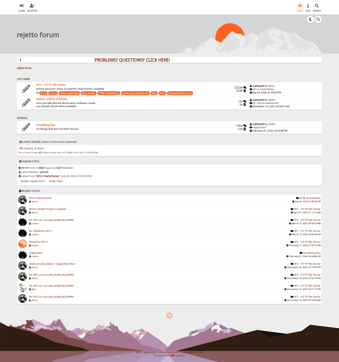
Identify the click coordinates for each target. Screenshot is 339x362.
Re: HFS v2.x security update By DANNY (51, 220)
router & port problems (135, 93)
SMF (138, 352)
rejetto (271, 99)
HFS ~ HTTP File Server (51, 85)
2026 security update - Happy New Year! (52, 263)
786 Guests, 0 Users (31, 148)
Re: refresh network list (265, 103)
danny (271, 86)
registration (259, 127)
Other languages (69, 93)
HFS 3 (43, 93)
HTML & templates (108, 93)
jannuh (44, 172)
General (22, 118)
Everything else (45, 125)
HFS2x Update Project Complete (47, 209)
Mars (33, 289)
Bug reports (88, 93)
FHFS (162, 93)
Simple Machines (168, 352)
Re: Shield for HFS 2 (40, 231)
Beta (154, 93)
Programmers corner (180, 93)
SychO (181, 355)
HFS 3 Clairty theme (263, 89)
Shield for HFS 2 (38, 242)
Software (23, 79)
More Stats (56, 181)
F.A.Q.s (53, 93)
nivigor (35, 245)
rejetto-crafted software (51, 99)
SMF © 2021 (150, 352)
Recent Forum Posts (33, 181)
